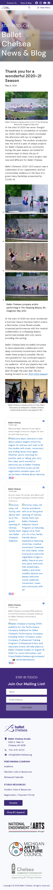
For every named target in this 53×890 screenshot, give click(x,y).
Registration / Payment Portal (19, 795)
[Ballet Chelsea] (5, 7)
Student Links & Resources (17, 789)
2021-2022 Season (37, 374)
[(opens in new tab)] (26, 836)
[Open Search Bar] (29, 7)
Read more (24, 434)
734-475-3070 (16, 750)
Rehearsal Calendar (14, 777)
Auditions (8, 766)
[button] (36, 2)
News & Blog (26, 3)
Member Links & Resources (18, 771)
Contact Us (12, 3)
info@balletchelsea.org (20, 754)
